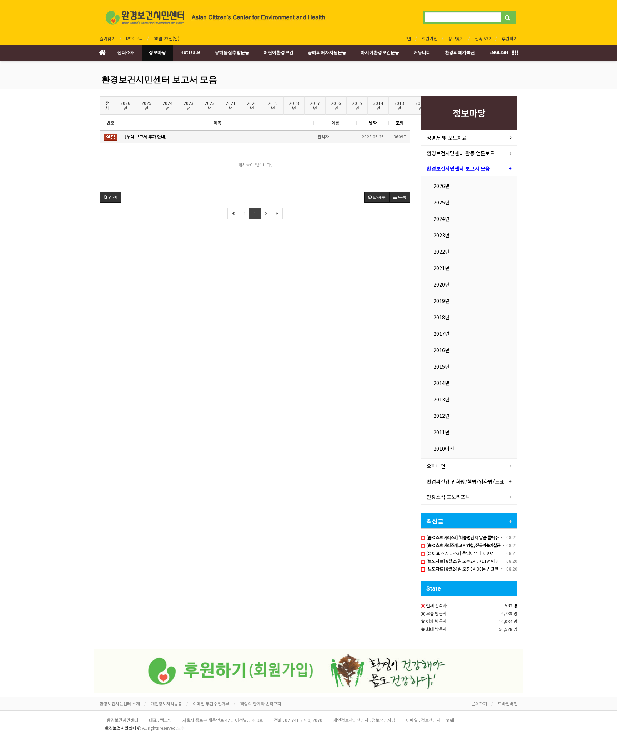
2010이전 (443, 448)
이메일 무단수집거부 (211, 703)
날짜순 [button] (379, 197)
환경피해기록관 (460, 52)
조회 (399, 123)
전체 (107, 105)
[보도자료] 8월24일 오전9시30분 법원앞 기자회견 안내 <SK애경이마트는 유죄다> (498, 569)
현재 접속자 (436, 605)
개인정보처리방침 (166, 703)
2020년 (252, 105)
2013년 (399, 105)
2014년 (378, 105)
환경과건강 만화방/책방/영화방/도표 (465, 481)
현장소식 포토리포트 (448, 496)
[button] (110, 197)
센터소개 (126, 52)
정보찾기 (456, 38)
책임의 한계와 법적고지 (260, 703)
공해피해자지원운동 (327, 52)
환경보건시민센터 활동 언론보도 (461, 153)
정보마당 (157, 52)
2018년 (294, 105)
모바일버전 (507, 703)
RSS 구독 (134, 38)
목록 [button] (401, 197)
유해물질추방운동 (232, 52)
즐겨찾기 (107, 38)
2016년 (336, 105)
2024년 (167, 105)
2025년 (146, 105)
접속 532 (483, 38)
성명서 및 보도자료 (447, 137)
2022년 (210, 105)
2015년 (357, 105)
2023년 (189, 105)
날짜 (373, 123)
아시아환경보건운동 (380, 52)
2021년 (231, 105)
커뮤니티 (422, 52)
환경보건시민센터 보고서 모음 (159, 80)
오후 (181, 728)
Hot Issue (190, 52)
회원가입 (429, 38)
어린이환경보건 (279, 52)
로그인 (405, 38)
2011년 (441, 432)
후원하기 (509, 38)
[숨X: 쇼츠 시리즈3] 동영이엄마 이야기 (460, 553)
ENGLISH (498, 52)
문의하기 (479, 703)
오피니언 (436, 466)
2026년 (125, 105)
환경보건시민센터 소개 (120, 703)
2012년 (441, 415)
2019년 (273, 105)
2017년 (315, 105)
